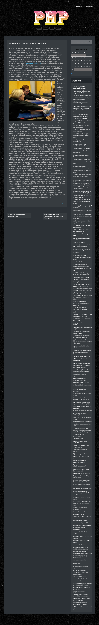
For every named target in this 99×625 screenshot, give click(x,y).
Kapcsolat (89, 6)
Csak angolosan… (77, 282)
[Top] (63, 204)
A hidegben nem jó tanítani (80, 118)
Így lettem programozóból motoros (82, 410)
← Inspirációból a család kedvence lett (17, 215)
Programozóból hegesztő (79, 545)
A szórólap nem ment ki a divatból (82, 214)
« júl (72, 73)
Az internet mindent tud (79, 255)
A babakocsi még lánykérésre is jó (82, 95)
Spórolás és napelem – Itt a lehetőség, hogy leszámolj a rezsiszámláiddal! (80, 572)
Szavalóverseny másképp (79, 576)
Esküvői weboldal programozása (81, 363)
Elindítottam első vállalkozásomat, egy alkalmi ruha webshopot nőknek (82, 352)
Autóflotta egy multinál (79, 242)
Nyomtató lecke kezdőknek (80, 512)
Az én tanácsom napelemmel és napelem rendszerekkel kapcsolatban (81, 250)
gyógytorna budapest (32, 63)
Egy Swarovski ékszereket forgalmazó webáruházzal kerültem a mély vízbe (82, 341)
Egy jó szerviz (76, 312)
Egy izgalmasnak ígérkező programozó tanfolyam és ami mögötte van (81, 303)
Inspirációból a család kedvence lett (82, 421)
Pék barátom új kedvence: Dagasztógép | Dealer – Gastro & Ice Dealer (82, 516)
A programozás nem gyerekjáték (81, 159)
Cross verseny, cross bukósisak (81, 279)
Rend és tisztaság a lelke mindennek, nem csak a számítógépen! (79, 561)
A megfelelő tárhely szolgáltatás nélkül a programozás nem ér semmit (81, 135)
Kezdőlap (79, 6)
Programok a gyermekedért (80, 520)
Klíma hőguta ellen (78, 438)
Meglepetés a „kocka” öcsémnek (81, 473)
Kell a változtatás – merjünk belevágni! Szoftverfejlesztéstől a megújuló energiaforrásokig (82, 430)
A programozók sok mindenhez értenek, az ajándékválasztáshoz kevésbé (81, 201)
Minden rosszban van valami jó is (82, 488)
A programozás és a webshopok (81, 148)
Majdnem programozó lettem (80, 454)
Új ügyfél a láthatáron (79, 591)
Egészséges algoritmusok (79, 293)
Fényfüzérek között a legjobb (81, 382)
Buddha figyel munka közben (81, 277)
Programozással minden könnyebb (82, 525)
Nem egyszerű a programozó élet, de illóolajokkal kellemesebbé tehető (82, 503)
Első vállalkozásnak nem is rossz (81, 356)
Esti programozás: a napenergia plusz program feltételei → (54, 216)
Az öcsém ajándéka (78, 262)
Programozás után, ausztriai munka (82, 523)
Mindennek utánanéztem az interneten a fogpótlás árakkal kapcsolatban (81, 493)
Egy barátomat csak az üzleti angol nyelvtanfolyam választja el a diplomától (82, 297)
